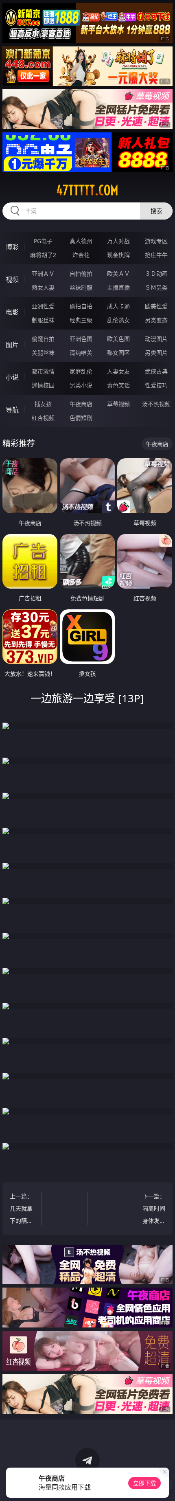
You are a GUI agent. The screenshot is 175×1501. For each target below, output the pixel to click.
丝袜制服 (81, 287)
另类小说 (81, 385)
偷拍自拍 (81, 306)
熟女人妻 (43, 287)
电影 (12, 312)
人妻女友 (118, 371)
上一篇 (22, 1209)
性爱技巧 (156, 385)
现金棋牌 (118, 255)
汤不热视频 (156, 404)
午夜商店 (81, 404)
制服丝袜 (43, 320)
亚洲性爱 (43, 306)
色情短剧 (81, 418)
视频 (12, 279)
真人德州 (81, 241)
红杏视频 (43, 418)
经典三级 (81, 320)
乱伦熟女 (118, 320)
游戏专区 (156, 241)
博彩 (12, 246)
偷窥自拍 (43, 339)
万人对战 (118, 241)
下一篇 (153, 1209)
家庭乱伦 (81, 371)
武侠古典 (156, 371)
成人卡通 (118, 306)
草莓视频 (118, 404)
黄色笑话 (118, 385)
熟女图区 (118, 352)
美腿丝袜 (43, 352)
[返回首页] (164, 1485)
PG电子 (43, 241)
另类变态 (156, 320)
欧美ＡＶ (118, 273)
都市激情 (43, 371)
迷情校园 (43, 385)
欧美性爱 (156, 306)
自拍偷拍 (81, 273)
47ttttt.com (87, 190)
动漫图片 (156, 339)
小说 (12, 377)
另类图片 (156, 352)
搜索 (156, 211)
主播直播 (118, 287)
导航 (12, 409)
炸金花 (81, 255)
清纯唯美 (81, 352)
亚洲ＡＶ (43, 273)
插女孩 (43, 404)
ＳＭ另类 (156, 287)
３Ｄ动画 (156, 273)
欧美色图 (118, 339)
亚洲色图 (81, 339)
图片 (12, 344)
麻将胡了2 (43, 255)
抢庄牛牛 (156, 255)
